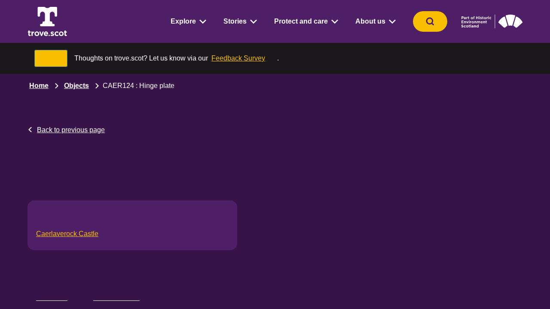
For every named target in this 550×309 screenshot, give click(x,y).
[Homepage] (47, 21)
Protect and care (301, 21)
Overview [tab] (51, 296)
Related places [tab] (116, 296)
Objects (76, 85)
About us (370, 21)
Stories (235, 21)
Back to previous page (71, 129)
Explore (183, 21)
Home (39, 85)
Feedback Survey (238, 58)
